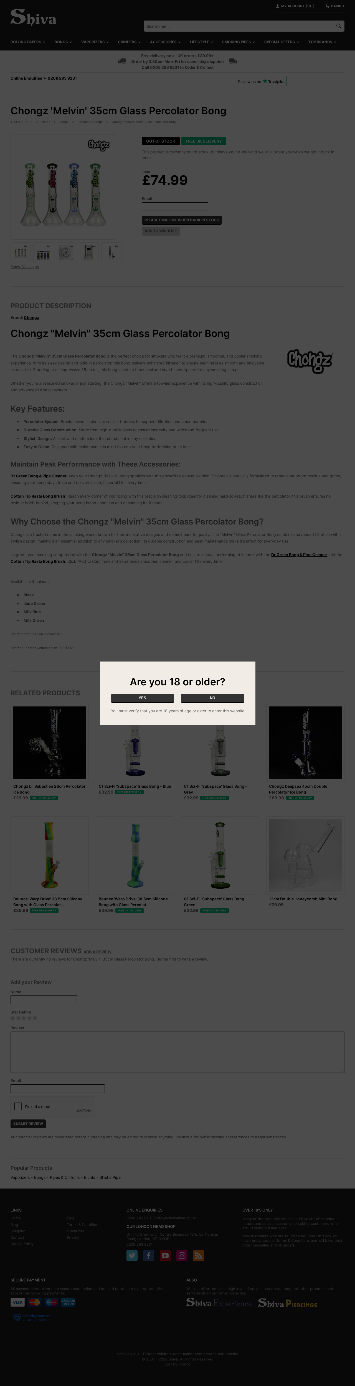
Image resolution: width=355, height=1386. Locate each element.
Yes (142, 698)
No (212, 698)
